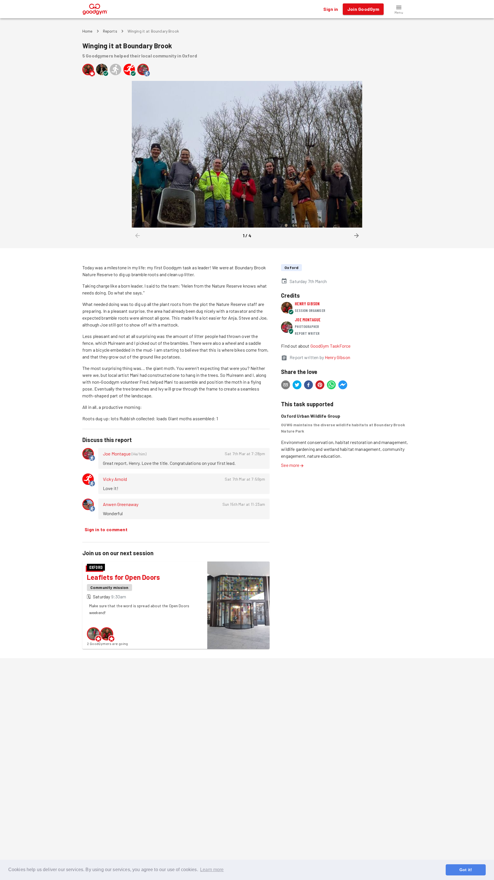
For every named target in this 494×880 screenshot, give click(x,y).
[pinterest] (319, 385)
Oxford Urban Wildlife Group (310, 416)
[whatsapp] (331, 385)
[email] (285, 385)
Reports (110, 31)
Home (87, 31)
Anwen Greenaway (120, 504)
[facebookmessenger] (342, 385)
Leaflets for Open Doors (123, 577)
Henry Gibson (307, 303)
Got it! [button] (465, 869)
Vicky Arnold (115, 479)
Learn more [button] (212, 869)
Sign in (330, 9)
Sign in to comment (106, 529)
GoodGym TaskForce (330, 346)
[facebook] (308, 385)
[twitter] (297, 385)
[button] (399, 9)
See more (290, 465)
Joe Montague (117, 453)
